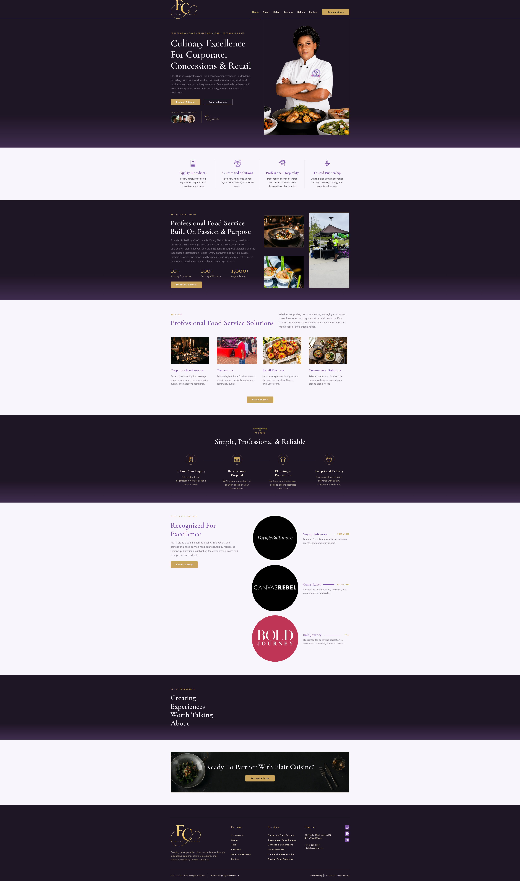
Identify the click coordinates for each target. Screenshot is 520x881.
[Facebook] (347, 834)
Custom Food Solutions (325, 370)
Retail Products (273, 370)
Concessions (225, 370)
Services (288, 12)
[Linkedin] (347, 840)
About (266, 12)
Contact (313, 12)
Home (255, 12)
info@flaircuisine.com (314, 848)
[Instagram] (347, 827)
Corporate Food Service (187, 370)
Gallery (301, 12)
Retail (276, 12)
